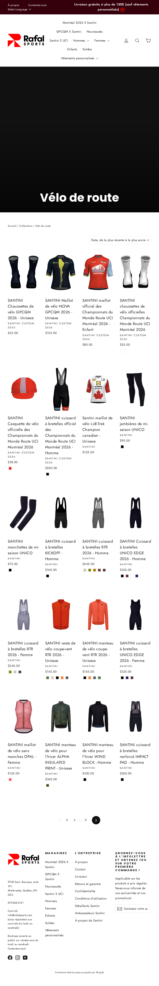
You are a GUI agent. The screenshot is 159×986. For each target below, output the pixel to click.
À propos (13, 5)
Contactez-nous (37, 5)
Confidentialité (85, 891)
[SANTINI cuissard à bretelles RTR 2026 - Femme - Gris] (15, 672)
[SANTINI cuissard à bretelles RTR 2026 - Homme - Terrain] (99, 570)
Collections (25, 226)
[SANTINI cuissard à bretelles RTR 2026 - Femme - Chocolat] (20, 672)
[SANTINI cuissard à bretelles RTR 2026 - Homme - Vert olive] (89, 570)
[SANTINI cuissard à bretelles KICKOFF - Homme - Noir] (47, 576)
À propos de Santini (89, 920)
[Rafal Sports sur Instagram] (17, 957)
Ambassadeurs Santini (90, 913)
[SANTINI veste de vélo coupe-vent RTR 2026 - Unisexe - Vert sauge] (47, 677)
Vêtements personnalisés (78, 58)
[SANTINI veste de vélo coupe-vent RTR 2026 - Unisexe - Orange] (62, 677)
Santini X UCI (59, 40)
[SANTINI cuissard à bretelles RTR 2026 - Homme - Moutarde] (94, 570)
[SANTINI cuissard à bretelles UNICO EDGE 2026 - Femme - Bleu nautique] (127, 677)
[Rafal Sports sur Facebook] (10, 957)
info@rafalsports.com (20, 915)
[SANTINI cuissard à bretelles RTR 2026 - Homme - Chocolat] (104, 570)
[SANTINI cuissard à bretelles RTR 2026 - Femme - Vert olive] (10, 672)
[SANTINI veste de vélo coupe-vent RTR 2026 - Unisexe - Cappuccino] (52, 677)
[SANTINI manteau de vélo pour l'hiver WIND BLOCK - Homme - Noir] (84, 779)
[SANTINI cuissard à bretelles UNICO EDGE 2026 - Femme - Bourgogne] (132, 677)
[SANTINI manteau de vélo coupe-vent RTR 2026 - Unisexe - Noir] (84, 677)
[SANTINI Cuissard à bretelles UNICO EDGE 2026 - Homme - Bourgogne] (127, 576)
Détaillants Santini (87, 906)
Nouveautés (95, 31)
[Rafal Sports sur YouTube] (25, 957)
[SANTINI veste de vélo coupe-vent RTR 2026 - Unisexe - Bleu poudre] (67, 677)
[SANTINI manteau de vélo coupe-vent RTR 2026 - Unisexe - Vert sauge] (99, 677)
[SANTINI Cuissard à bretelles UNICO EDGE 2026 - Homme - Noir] (122, 576)
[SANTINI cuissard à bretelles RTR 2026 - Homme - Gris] (84, 570)
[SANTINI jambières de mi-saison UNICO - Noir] (122, 446)
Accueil (12, 226)
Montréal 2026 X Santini (80, 22)
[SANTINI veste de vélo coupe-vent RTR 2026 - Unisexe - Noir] (57, 677)
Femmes (100, 40)
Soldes (87, 49)
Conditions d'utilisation (91, 898)
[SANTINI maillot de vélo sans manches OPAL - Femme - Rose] (10, 779)
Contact (80, 869)
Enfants (72, 49)
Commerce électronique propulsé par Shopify (79, 972)
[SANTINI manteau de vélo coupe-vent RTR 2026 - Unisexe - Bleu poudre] (94, 677)
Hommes (79, 40)
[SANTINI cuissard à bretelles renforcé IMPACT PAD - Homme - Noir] (122, 779)
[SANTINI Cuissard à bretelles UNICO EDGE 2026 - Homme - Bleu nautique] (136, 576)
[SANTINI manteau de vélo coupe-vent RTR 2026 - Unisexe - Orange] (89, 677)
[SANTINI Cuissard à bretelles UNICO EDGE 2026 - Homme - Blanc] (132, 576)
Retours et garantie (88, 884)
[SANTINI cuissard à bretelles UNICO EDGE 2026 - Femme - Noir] (122, 677)
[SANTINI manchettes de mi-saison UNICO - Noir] (10, 570)
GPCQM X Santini (68, 31)
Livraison (81, 876)
